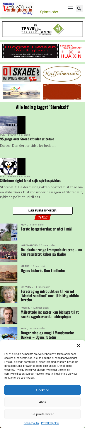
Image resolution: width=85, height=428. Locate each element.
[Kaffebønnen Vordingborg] (62, 80)
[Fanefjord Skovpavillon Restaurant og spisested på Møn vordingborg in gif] (62, 98)
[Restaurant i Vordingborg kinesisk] (71, 58)
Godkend (42, 390)
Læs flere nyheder (42, 210)
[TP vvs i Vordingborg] (42, 36)
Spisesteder (49, 12)
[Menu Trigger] (70, 8)
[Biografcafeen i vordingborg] (30, 57)
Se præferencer (42, 414)
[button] (78, 345)
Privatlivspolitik (50, 423)
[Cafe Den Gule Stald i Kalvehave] (21, 98)
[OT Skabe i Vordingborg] (21, 80)
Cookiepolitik (31, 423)
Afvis (42, 402)
